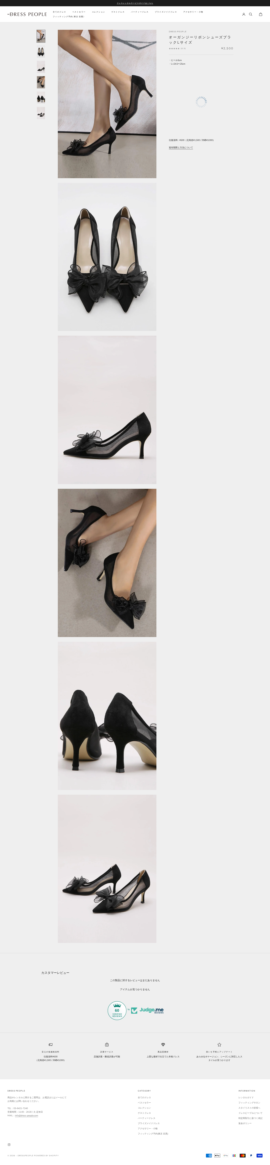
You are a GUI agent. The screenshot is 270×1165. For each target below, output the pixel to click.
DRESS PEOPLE (178, 31)
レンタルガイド (246, 1097)
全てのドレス (59, 12)
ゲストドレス (118, 12)
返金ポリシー (245, 1123)
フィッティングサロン (249, 1102)
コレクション (98, 12)
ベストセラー (79, 12)
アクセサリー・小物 (193, 12)
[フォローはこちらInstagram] (9, 1144)
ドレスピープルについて (250, 1113)
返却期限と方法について (181, 147)
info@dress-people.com (26, 1115)
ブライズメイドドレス (166, 12)
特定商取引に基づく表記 (250, 1118)
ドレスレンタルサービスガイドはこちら (135, 3)
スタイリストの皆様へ (249, 1107)
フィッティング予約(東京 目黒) (69, 16)
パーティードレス (140, 12)
